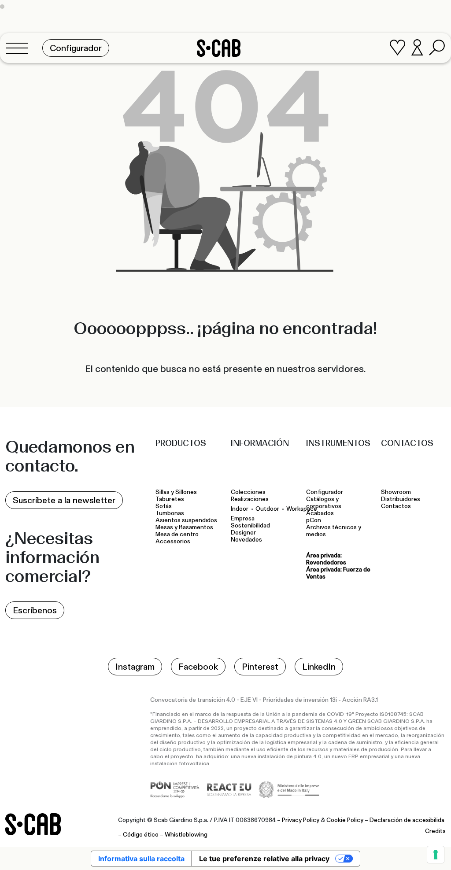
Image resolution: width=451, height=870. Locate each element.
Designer (243, 532)
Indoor (239, 508)
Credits (435, 831)
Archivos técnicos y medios (333, 531)
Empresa (243, 518)
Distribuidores (400, 499)
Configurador (324, 492)
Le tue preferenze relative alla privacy (264, 858)
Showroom (396, 492)
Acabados (320, 513)
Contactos (396, 506)
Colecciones (248, 492)
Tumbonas (170, 513)
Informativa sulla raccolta (141, 858)
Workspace (301, 508)
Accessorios (172, 541)
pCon (313, 520)
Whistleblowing (186, 834)
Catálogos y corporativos (323, 503)
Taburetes (170, 499)
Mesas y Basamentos (185, 527)
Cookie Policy (344, 820)
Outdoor (267, 508)
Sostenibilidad (250, 525)
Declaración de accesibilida (407, 820)
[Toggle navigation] (19, 48)
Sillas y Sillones (176, 492)
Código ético (141, 834)
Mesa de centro (178, 534)
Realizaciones (250, 499)
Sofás (163, 506)
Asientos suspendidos (187, 520)
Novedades (246, 539)
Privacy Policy (300, 820)
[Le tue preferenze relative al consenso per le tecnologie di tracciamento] (435, 854)
